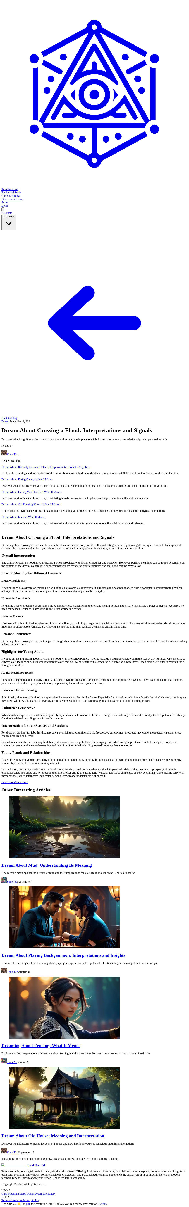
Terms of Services (11, 1200)
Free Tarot (7, 782)
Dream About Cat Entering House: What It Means (30, 504)
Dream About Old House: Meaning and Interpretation (52, 1135)
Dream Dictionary (45, 1193)
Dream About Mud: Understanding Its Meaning (46, 865)
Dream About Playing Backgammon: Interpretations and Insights (63, 955)
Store (22, 1193)
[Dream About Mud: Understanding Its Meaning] (94, 827)
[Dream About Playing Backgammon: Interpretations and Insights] (94, 917)
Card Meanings (10, 1193)
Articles (30, 1193)
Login (4, 205)
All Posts (6, 212)
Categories (8, 216)
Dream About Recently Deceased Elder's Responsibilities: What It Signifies (45, 467)
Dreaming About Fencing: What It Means (40, 1045)
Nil (28, 1203)
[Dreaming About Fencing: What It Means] (94, 1008)
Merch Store (20, 782)
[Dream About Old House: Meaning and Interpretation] (94, 1098)
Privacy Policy (30, 1200)
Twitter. (102, 1203)
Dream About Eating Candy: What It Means (27, 479)
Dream (5, 421)
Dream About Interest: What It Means (23, 517)
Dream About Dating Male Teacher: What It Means (31, 492)
